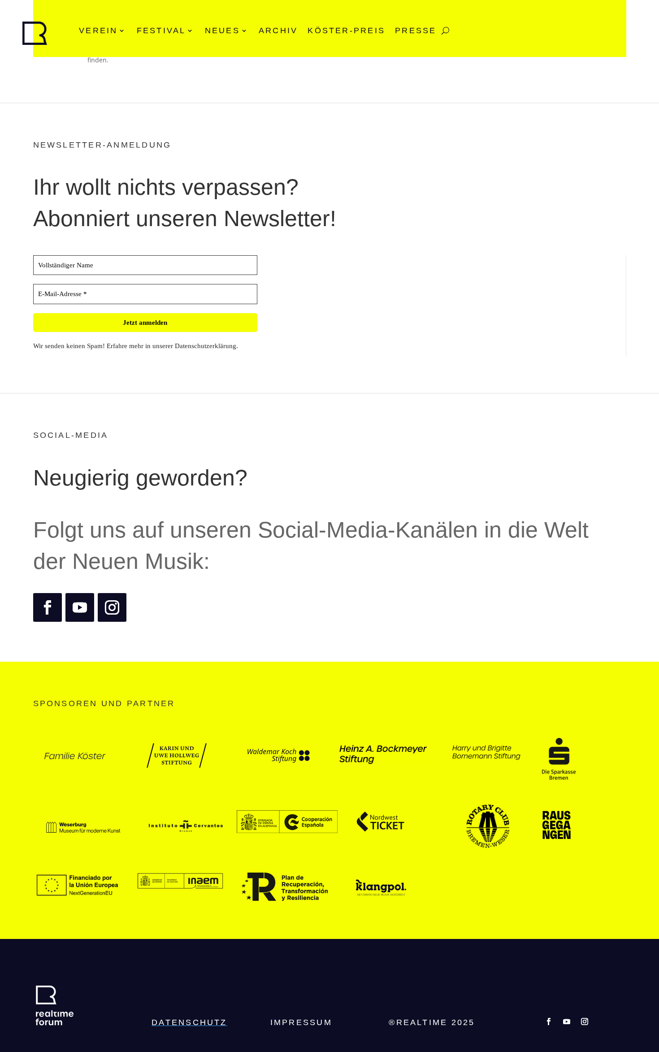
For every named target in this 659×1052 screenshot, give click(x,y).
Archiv (278, 30)
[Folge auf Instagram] (112, 607)
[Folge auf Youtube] (79, 607)
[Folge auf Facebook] (47, 607)
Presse (415, 30)
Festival (161, 30)
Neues (222, 30)
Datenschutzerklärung (205, 345)
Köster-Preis (346, 30)
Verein (98, 30)
